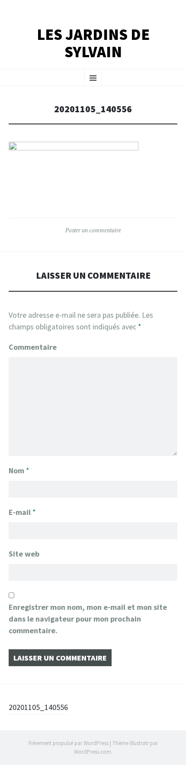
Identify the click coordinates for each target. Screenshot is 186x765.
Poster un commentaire (93, 230)
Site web (24, 554)
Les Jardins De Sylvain (93, 43)
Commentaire (33, 347)
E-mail (22, 512)
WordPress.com (92, 751)
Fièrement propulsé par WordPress (69, 743)
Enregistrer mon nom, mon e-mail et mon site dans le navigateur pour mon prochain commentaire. (88, 618)
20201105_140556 (38, 707)
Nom (19, 470)
